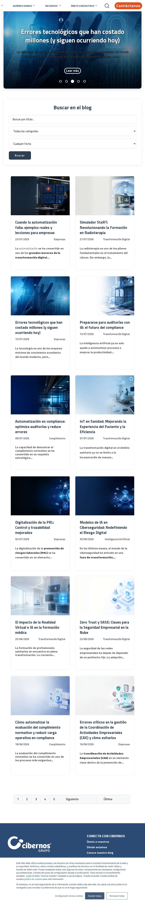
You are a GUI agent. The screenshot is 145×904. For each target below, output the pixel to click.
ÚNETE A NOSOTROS (82, 6)
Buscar (20, 155)
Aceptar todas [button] (94, 895)
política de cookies (33, 878)
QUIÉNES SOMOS (22, 6)
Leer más (72, 70)
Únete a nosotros (98, 842)
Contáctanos (128, 6)
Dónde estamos (97, 847)
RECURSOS (51, 6)
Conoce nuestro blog (100, 853)
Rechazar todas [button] (117, 895)
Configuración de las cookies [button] (69, 895)
